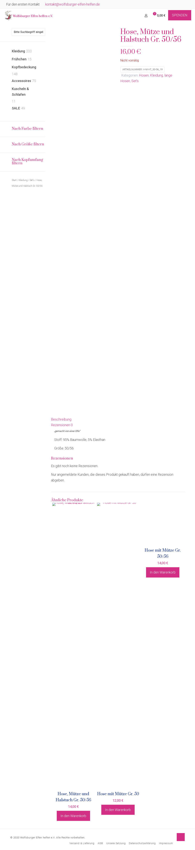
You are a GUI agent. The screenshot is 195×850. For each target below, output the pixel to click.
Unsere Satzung (116, 843)
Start (14, 180)
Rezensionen (62, 425)
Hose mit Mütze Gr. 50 (118, 794)
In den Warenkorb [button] (73, 816)
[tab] (118, 419)
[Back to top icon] (181, 837)
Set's (135, 81)
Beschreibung (61, 419)
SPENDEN (179, 15)
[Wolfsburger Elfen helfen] (28, 15)
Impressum (166, 843)
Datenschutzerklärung (142, 843)
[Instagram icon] (186, 4)
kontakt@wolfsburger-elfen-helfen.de (72, 4)
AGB (100, 843)
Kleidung (156, 75)
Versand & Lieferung (82, 843)
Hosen (144, 75)
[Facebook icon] (182, 4)
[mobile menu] (132, 15)
